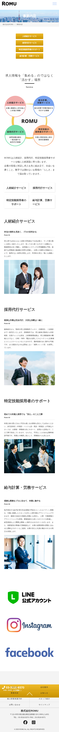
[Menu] (55, 4)
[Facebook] (25, 723)
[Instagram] (34, 723)
